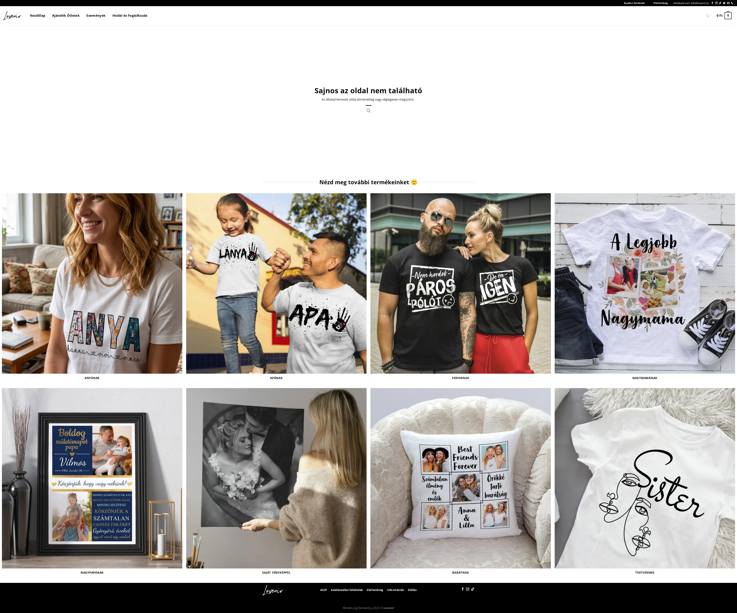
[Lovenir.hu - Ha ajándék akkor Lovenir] (12, 16)
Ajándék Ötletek (66, 15)
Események (96, 15)
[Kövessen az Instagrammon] (716, 3)
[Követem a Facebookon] (712, 3)
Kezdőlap (37, 15)
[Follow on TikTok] (720, 3)
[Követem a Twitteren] (724, 3)
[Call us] (732, 3)
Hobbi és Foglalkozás (129, 15)
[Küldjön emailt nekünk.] (728, 3)
